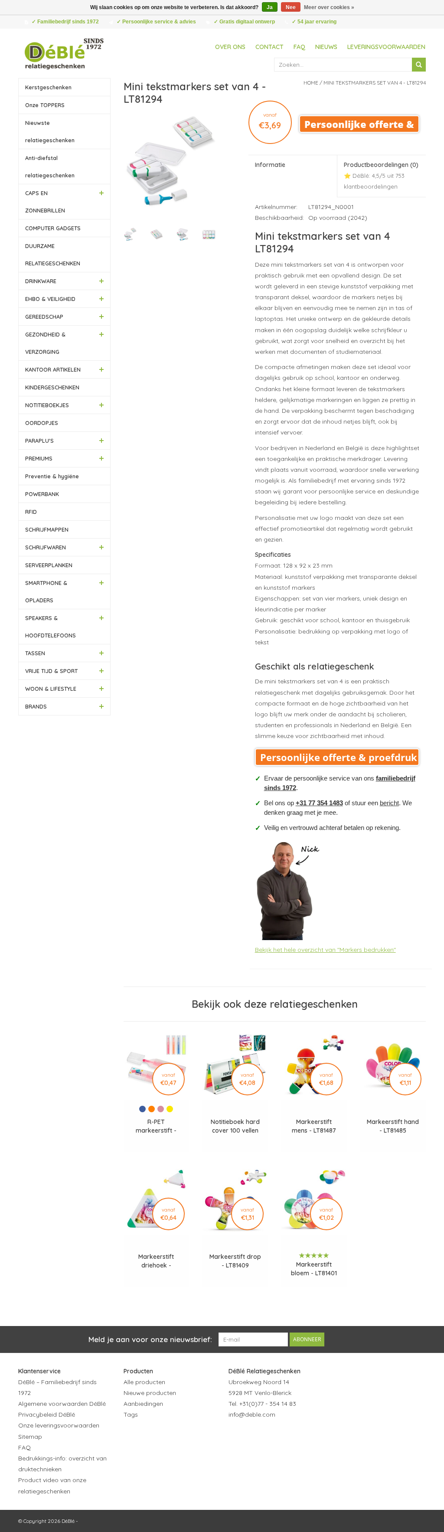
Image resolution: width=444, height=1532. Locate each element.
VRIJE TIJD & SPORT (51, 670)
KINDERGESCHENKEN (52, 387)
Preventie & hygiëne (52, 476)
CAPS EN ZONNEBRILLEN (45, 201)
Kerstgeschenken (48, 87)
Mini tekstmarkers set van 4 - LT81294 (374, 82)
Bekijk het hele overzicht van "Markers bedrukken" (325, 950)
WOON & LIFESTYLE (50, 688)
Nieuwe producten (150, 1393)
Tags (131, 1414)
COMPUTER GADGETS (53, 228)
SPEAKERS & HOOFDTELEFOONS (50, 626)
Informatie (270, 165)
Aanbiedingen (143, 1404)
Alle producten (144, 1382)
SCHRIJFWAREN (45, 547)
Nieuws (326, 47)
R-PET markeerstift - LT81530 (156, 1126)
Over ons (230, 47)
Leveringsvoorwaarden (386, 47)
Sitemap (30, 1437)
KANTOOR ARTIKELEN (53, 369)
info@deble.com (252, 1414)
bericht (389, 803)
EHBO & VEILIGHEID (50, 298)
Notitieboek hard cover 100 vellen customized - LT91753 (235, 1126)
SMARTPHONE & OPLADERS (46, 591)
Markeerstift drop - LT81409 (235, 1261)
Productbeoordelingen (381, 175)
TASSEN (35, 653)
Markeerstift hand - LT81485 (393, 1126)
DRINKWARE (40, 281)
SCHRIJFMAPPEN (47, 529)
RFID (31, 511)
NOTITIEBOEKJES (47, 405)
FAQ (299, 47)
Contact (269, 47)
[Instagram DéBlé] (282, 1436)
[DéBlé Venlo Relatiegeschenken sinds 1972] (64, 52)
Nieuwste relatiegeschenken (50, 131)
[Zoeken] (419, 65)
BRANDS (36, 706)
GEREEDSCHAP (44, 316)
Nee (291, 7)
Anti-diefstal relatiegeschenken (50, 166)
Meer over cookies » (329, 7)
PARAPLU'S (39, 440)
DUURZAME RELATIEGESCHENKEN (52, 254)
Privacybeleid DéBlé (46, 1414)
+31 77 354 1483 (319, 803)
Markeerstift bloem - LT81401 (314, 1269)
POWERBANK (42, 493)
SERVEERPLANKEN (48, 565)
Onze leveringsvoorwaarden (58, 1425)
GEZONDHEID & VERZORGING (45, 343)
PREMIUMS (38, 458)
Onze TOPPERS (45, 104)
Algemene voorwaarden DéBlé (62, 1404)
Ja (270, 7)
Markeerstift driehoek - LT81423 (156, 1261)
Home (311, 82)
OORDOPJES (41, 422)
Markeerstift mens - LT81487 (314, 1126)
